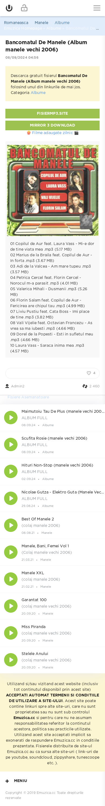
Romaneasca (16, 22)
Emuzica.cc (46, 792)
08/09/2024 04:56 (21, 57)
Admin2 (17, 386)
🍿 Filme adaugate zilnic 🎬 (52, 133)
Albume (62, 22)
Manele (41, 22)
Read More (52, 417)
